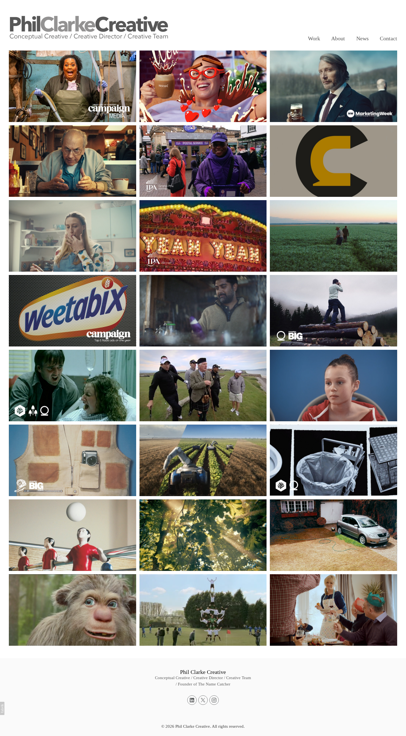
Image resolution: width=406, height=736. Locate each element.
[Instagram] (214, 700)
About (338, 38)
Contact (388, 38)
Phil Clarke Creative (203, 672)
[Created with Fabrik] (2, 708)
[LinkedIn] (192, 700)
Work (314, 38)
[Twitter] (203, 700)
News (362, 38)
